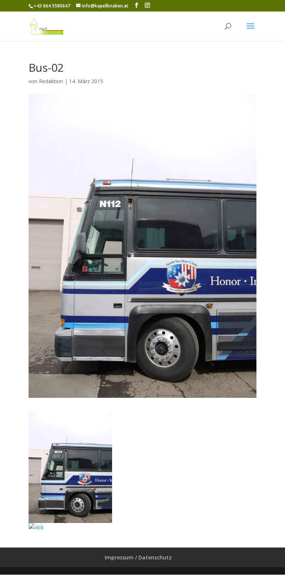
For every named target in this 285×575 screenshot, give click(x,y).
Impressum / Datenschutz (138, 557)
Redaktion (51, 81)
